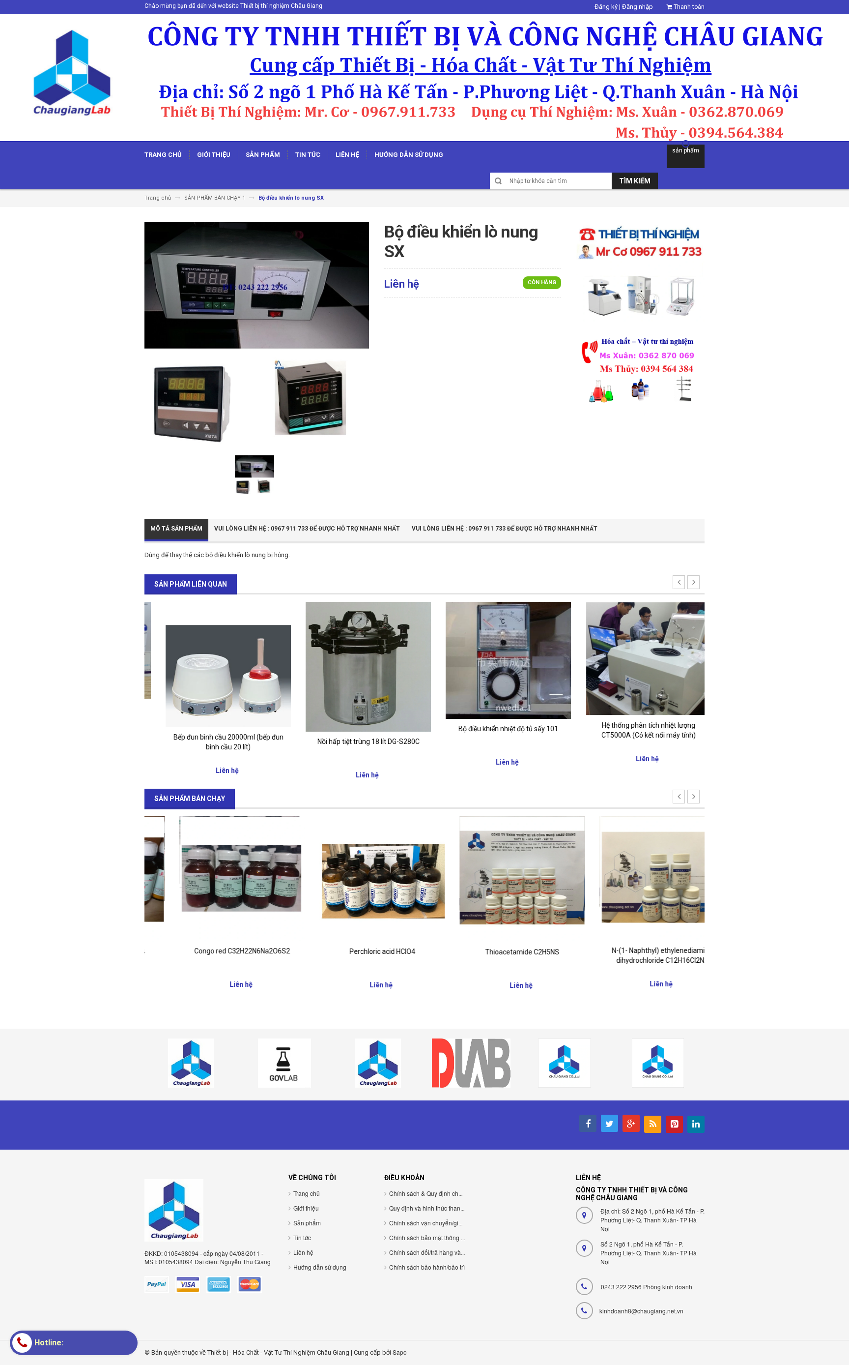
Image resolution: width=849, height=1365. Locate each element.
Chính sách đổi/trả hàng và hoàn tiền (438, 1252)
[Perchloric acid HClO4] (354, 878)
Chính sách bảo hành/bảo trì (427, 1267)
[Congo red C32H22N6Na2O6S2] (214, 878)
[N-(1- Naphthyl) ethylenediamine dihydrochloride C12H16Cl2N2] (634, 878)
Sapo (400, 1352)
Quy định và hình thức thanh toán (433, 1208)
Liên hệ (303, 1252)
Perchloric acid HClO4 (355, 951)
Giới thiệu (306, 1208)
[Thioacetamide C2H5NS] (494, 878)
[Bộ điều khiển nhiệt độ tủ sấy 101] (494, 660)
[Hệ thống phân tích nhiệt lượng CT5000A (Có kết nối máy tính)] (634, 658)
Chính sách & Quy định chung (429, 1193)
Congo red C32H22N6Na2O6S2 (214, 951)
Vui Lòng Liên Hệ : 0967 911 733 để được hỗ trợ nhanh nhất (307, 528)
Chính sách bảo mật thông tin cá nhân (439, 1237)
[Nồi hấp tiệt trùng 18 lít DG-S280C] (354, 666)
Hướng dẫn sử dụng (319, 1267)
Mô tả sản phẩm (176, 528)
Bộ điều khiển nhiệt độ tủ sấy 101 (494, 729)
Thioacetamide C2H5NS (494, 952)
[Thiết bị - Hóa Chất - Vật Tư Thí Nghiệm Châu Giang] (424, 77)
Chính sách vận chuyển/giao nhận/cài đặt (444, 1222)
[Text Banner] (640, 369)
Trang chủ (306, 1193)
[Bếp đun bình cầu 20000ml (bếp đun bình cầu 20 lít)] (214, 664)
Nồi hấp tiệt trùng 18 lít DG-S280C (355, 741)
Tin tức (302, 1237)
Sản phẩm (307, 1222)
